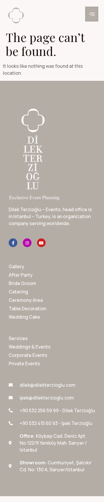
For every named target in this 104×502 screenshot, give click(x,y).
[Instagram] (27, 242)
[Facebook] (13, 242)
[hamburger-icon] (91, 14)
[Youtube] (41, 242)
